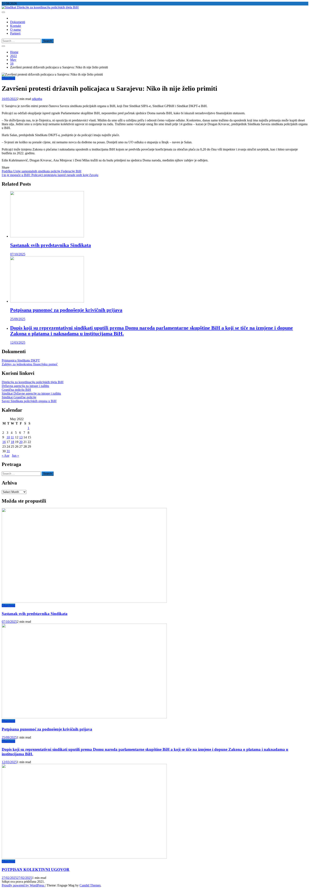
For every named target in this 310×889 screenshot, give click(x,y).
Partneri (15, 33)
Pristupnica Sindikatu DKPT (21, 360)
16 (4, 442)
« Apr (5, 455)
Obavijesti (8, 78)
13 (21, 437)
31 (8, 451)
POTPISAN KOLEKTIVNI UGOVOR (35, 869)
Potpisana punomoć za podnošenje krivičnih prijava (66, 310)
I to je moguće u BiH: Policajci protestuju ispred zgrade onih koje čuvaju (50, 175)
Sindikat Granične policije (19, 397)
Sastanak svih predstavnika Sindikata (50, 245)
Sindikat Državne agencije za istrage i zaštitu (31, 393)
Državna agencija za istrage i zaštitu (25, 386)
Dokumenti (17, 22)
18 (12, 442)
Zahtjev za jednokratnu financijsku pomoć (30, 364)
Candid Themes (90, 885)
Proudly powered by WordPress (23, 885)
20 (21, 442)
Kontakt (15, 26)
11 (12, 437)
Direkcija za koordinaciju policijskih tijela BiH (32, 382)
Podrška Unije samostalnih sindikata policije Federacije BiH (41, 171)
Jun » (15, 455)
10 (8, 437)
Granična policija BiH (16, 389)
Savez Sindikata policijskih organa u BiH (29, 401)
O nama (15, 29)
